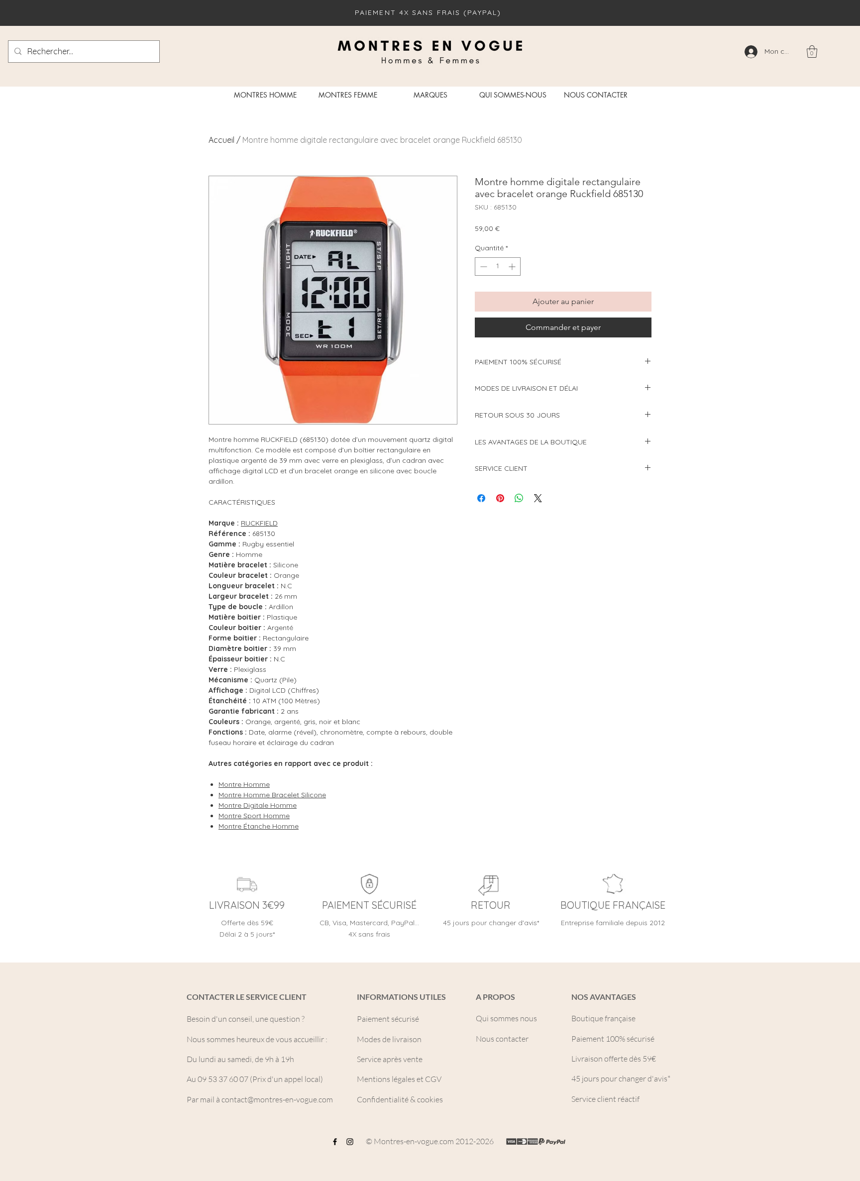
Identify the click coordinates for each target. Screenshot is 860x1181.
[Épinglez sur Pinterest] (500, 498)
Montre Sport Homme (254, 815)
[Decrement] (482, 266)
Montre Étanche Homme (258, 826)
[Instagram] (349, 1141)
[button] (812, 51)
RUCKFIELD (259, 523)
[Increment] (513, 266)
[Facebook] (334, 1141)
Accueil (221, 140)
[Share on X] (538, 498)
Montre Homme (244, 784)
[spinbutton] (498, 266)
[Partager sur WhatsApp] (519, 498)
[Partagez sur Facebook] (481, 498)
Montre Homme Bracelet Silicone (272, 794)
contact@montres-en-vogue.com (277, 1099)
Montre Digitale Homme (257, 805)
